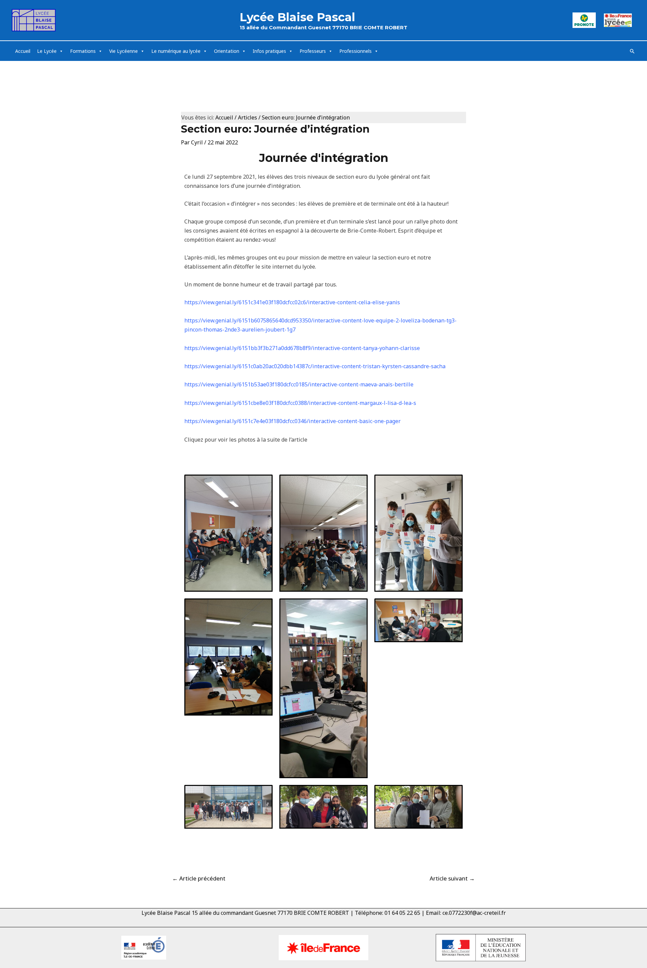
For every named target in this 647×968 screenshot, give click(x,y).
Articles (247, 117)
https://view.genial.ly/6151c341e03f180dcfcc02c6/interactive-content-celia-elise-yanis (292, 302)
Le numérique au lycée (176, 51)
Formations (83, 51)
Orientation (226, 51)
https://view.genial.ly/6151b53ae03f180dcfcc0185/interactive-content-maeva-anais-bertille (298, 384)
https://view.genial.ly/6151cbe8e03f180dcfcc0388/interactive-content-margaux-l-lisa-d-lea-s (300, 403)
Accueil (22, 51)
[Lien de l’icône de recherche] (632, 51)
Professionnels (355, 51)
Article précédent (198, 878)
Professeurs (313, 51)
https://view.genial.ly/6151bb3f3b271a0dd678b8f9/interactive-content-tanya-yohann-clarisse (302, 348)
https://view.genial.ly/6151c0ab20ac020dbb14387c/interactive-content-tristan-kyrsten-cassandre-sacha (314, 366)
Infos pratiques (269, 51)
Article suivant (452, 878)
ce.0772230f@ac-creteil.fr (474, 913)
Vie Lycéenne (123, 51)
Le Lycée (47, 51)
